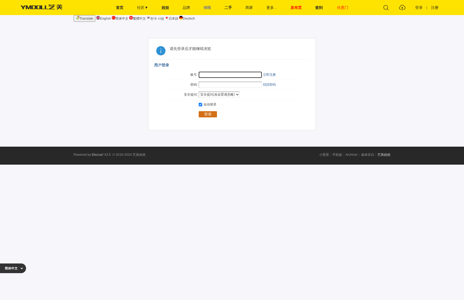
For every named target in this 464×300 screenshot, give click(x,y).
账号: (194, 75)
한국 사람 (157, 18)
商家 (249, 7)
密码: (194, 84)
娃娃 (165, 7)
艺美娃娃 (384, 155)
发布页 (296, 7)
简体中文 (121, 18)
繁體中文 (139, 18)
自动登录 (210, 104)
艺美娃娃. (139, 155)
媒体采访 (367, 155)
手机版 (337, 155)
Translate (86, 18)
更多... (271, 7)
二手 (228, 7)
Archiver (352, 155)
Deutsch (189, 18)
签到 (319, 7)
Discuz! (97, 155)
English (105, 18)
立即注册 (269, 75)
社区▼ (142, 7)
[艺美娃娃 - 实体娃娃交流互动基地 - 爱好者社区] (43, 14)
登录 (419, 7)
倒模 (207, 7)
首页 (120, 7)
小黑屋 (324, 155)
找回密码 (269, 84)
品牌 (186, 7)
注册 (434, 7)
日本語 (173, 18)
